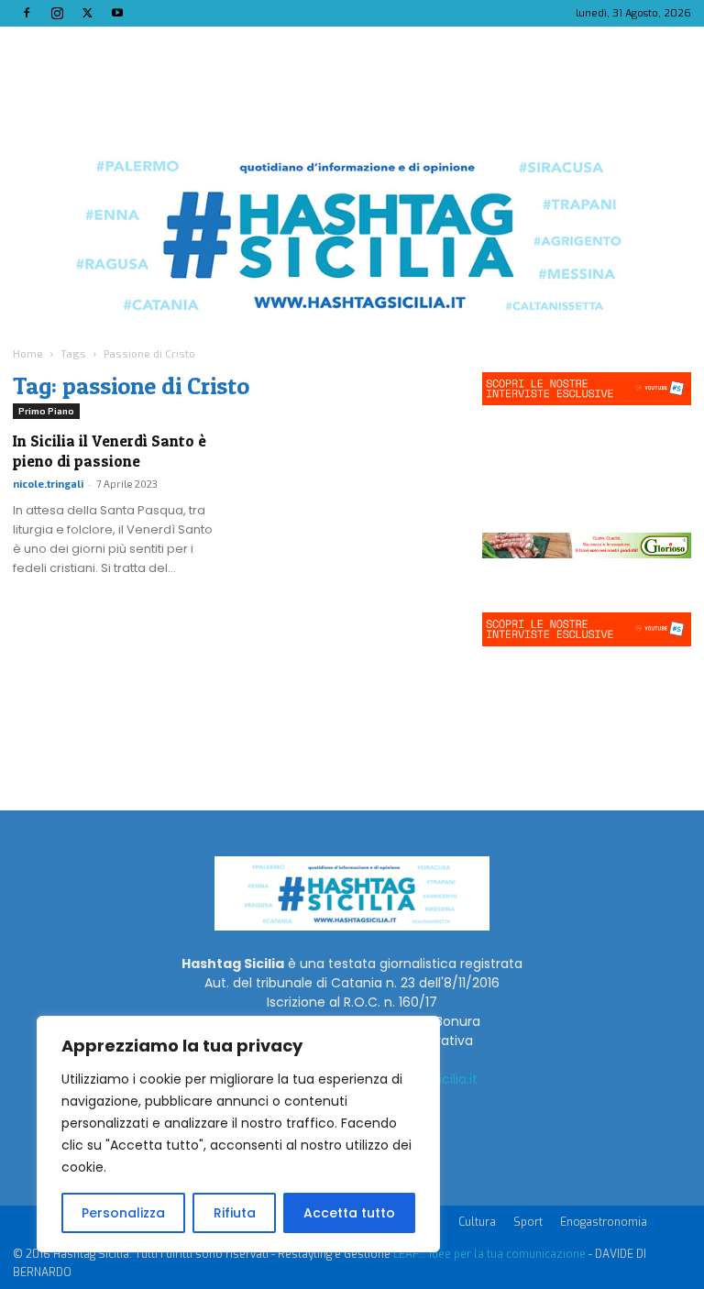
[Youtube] (117, 13)
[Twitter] (87, 13)
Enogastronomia (603, 1222)
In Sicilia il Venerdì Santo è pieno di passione (109, 450)
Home (28, 353)
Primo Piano (46, 410)
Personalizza (123, 1213)
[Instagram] (57, 13)
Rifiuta (235, 1213)
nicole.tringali (48, 484)
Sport (528, 1222)
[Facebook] (26, 13)
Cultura (477, 1222)
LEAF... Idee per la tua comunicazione (489, 1254)
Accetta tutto (349, 1213)
